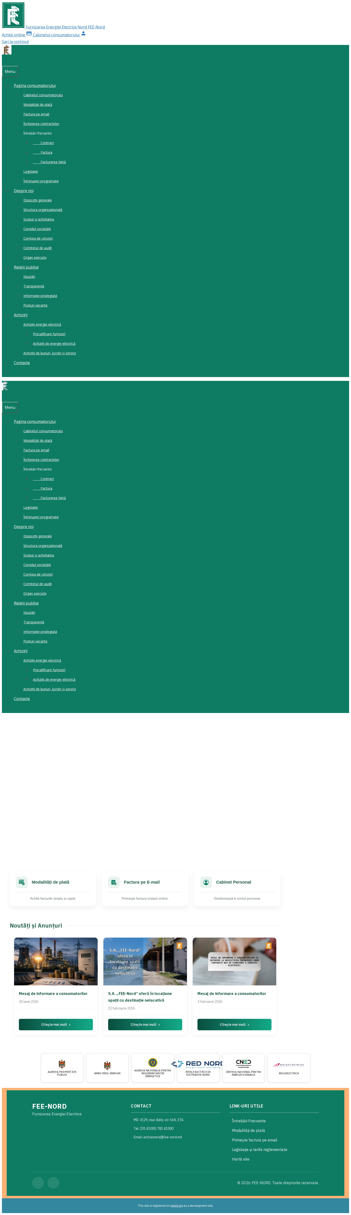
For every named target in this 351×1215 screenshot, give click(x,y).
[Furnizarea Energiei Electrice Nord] (6, 53)
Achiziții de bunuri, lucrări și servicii (49, 353)
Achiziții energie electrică (42, 324)
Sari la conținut (15, 41)
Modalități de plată (37, 104)
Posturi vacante (35, 305)
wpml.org (177, 1205)
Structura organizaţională (42, 209)
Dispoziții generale (37, 200)
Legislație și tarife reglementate (259, 1149)
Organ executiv (35, 257)
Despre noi (24, 190)
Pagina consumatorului (35, 85)
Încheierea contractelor (41, 123)
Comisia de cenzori (38, 238)
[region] (175, 787)
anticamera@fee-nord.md (162, 1137)
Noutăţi (29, 276)
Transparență (33, 286)
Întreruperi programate (41, 181)
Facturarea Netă (49, 162)
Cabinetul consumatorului (43, 95)
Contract (43, 142)
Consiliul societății (37, 229)
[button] (175, 840)
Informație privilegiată (40, 295)
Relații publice (26, 267)
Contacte (22, 362)
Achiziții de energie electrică (54, 343)
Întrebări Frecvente (249, 1120)
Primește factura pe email (254, 1140)
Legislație (30, 171)
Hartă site (240, 1159)
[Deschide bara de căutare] (4, 61)
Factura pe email (36, 114)
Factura (42, 152)
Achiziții (20, 315)
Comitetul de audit (37, 248)
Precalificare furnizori (49, 334)
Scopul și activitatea (38, 219)
